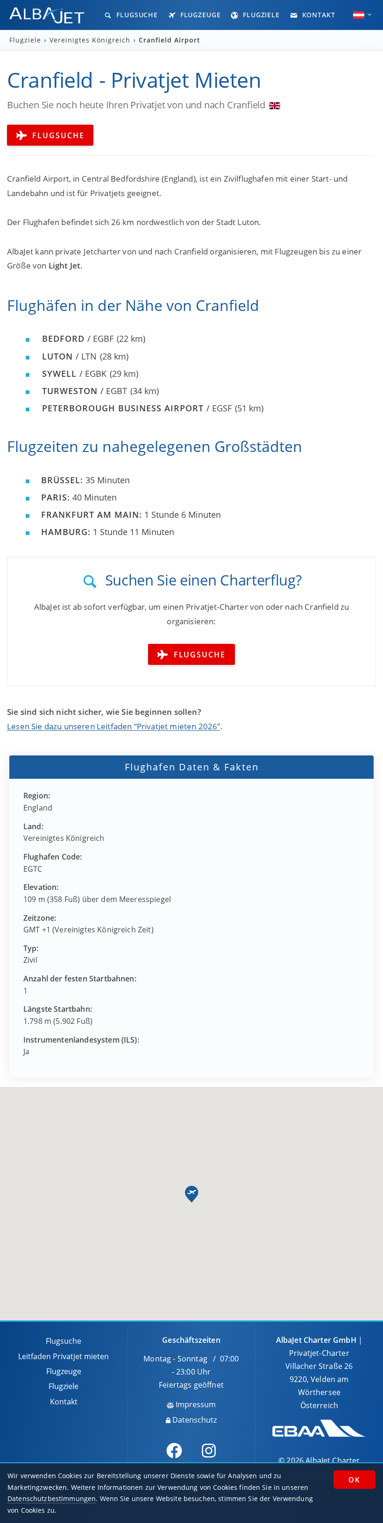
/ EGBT (84, 390)
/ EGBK (74, 373)
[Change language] (359, 15)
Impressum (195, 1404)
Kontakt (317, 14)
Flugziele (260, 14)
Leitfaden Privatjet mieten (63, 1356)
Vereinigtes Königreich (91, 40)
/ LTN (69, 356)
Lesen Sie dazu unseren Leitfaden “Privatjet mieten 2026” (113, 726)
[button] (191, 1194)
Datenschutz (193, 1420)
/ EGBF (77, 338)
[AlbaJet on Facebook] (174, 1450)
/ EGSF (137, 408)
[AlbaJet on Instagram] (208, 1450)
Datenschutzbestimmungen (51, 1498)
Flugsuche (136, 14)
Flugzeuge (199, 14)
